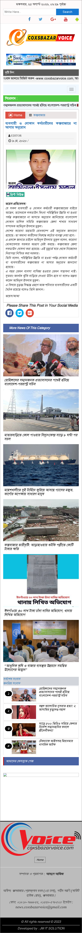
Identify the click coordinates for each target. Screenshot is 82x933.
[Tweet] (20, 313)
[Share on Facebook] (9, 313)
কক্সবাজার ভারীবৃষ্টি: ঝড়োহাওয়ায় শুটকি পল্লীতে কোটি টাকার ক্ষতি (38, 547)
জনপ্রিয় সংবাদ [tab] (11, 683)
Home (17, 115)
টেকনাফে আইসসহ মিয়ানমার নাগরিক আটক (56, 743)
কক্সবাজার (39, 115)
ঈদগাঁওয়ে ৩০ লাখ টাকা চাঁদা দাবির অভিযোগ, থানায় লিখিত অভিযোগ (38, 613)
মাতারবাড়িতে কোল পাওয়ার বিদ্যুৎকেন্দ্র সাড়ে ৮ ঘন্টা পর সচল (40, 437)
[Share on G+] (30, 313)
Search (67, 12)
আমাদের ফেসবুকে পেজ (19, 761)
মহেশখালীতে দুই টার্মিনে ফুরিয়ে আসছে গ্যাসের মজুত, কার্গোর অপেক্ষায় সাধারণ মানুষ (38, 492)
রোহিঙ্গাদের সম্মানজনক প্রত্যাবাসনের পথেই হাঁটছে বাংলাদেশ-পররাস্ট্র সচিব (36, 382)
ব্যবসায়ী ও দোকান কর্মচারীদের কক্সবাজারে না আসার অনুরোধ (41, 125)
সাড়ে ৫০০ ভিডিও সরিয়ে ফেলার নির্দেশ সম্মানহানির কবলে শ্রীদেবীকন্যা (58, 727)
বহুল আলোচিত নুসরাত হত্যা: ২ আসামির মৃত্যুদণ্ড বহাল (57, 708)
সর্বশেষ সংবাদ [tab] (11, 679)
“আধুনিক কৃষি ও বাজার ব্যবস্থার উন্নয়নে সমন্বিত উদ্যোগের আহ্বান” (35, 668)
